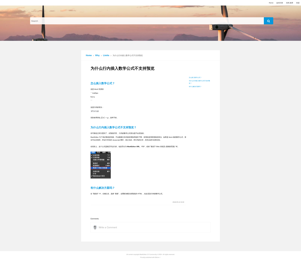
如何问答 (279, 3)
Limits (106, 55)
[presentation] (104, 118)
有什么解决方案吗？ (195, 86)
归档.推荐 (289, 3)
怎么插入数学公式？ (195, 77)
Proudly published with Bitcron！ (150, 257)
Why (97, 55)
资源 (297, 3)
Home (271, 3)
